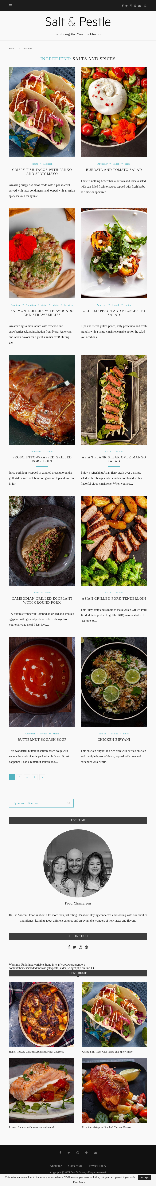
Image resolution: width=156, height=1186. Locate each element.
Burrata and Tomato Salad (114, 170)
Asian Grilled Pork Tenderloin (114, 598)
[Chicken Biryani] (114, 682)
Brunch (115, 305)
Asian (44, 305)
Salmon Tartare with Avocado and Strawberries (42, 313)
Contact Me (75, 1165)
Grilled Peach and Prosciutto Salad (114, 313)
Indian (102, 733)
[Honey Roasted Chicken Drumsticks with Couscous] (41, 1014)
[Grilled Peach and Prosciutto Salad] (114, 253)
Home (12, 48)
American (16, 305)
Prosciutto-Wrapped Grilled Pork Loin (42, 459)
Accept (144, 1177)
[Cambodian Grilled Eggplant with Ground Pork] (42, 541)
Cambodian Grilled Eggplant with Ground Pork (42, 600)
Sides (127, 163)
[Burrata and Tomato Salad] (114, 112)
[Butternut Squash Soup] (42, 682)
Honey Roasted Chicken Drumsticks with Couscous (36, 1051)
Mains (35, 163)
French (43, 733)
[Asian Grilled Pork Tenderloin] (114, 541)
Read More (79, 1182)
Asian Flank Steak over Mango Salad (114, 459)
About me (56, 1165)
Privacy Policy (97, 1165)
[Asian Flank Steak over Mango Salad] (114, 400)
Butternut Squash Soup (42, 739)
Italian (116, 163)
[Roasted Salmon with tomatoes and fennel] (41, 1090)
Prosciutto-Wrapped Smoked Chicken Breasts (106, 1127)
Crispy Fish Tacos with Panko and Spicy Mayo (42, 172)
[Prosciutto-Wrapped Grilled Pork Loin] (42, 400)
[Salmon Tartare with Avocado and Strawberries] (42, 253)
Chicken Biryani (114, 739)
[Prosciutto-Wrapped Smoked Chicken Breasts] (114, 1090)
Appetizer (102, 163)
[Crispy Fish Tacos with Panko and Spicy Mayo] (42, 112)
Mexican (48, 163)
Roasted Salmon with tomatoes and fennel (31, 1127)
